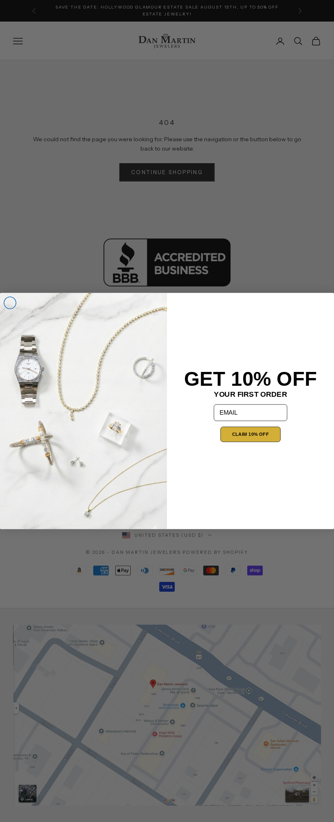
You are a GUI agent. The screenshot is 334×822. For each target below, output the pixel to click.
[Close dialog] (10, 303)
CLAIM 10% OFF (250, 434)
